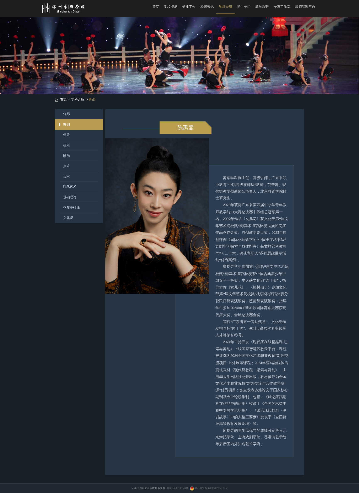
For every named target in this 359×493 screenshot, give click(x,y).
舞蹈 (92, 99)
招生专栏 (243, 7)
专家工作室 (282, 7)
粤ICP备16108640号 (177, 488)
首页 (155, 7)
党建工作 (188, 7)
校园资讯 (207, 7)
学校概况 (170, 7)
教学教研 (262, 7)
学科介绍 (225, 7)
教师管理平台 (305, 7)
